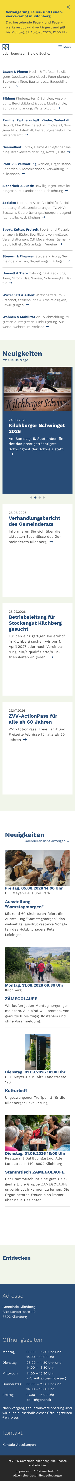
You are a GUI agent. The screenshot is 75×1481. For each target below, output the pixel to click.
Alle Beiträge (17, 360)
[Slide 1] (31, 497)
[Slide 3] (40, 497)
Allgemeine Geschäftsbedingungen (37, 1475)
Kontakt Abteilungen (19, 1445)
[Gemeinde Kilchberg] (15, 47)
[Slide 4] (44, 497)
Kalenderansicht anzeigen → (47, 841)
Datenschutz (46, 1471)
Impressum (24, 1471)
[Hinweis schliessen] (68, 7)
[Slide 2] (35, 497)
